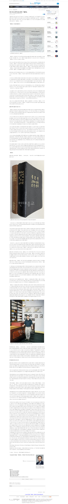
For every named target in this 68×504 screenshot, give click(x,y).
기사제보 (47, 0)
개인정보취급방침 (22, 496)
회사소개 (18, 496)
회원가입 (39, 0)
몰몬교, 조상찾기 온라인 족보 (14, 475)
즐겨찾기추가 (11, 0)
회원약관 (27, 496)
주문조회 (58, 0)
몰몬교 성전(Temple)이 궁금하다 (14, 474)
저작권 (36, 496)
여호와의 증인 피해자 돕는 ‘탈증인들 (51, 13)
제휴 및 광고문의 (32, 496)
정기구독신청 (49, 0)
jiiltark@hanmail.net (19, 13)
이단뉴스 (11, 9)
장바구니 (56, 0)
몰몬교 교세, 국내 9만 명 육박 (14, 473)
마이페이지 (42, 0)
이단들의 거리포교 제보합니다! (16, 482)
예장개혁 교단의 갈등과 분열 (51, 14)
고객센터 (44, 0)
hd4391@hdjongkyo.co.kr (39, 501)
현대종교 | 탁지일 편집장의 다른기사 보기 (29, 461)
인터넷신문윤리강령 (44, 496)
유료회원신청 (52, 0)
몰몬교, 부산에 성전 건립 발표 (14, 472)
